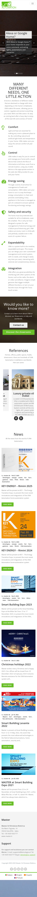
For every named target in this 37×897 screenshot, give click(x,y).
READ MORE (7, 518)
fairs (29, 491)
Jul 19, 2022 (15, 728)
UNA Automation (26, 560)
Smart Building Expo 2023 (17, 618)
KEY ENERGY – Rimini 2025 (17, 499)
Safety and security (19, 211)
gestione (5, 493)
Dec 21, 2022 (15, 674)
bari (10, 730)
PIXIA (16, 493)
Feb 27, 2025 (15, 489)
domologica (6, 491)
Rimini (22, 493)
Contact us (18, 325)
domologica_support (27, 868)
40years (5, 730)
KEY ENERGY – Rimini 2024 (17, 564)
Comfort (13, 127)
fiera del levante (8, 732)
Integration (15, 268)
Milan (28, 612)
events (20, 491)
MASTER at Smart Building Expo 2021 (17, 797)
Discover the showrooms (18, 332)
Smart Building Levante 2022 (15, 738)
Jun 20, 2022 (15, 792)
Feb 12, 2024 (15, 555)
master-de (7, 489)
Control (12, 152)
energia (14, 491)
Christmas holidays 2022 (16, 678)
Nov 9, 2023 (15, 610)
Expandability (16, 242)
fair (25, 491)
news (11, 493)
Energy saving (16, 181)
